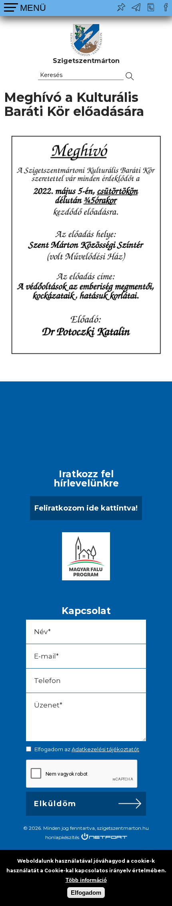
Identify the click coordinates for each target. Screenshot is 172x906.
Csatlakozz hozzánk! (165, 7)
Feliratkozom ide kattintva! (86, 508)
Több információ (86, 880)
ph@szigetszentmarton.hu (136, 7)
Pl (121, 7)
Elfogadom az (86, 749)
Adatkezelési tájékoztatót (105, 749)
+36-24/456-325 (150, 7)
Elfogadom (86, 892)
